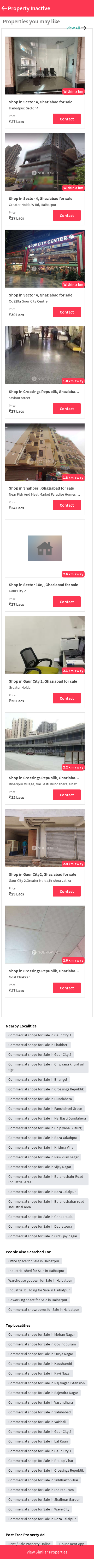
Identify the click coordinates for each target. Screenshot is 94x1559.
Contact (67, 118)
